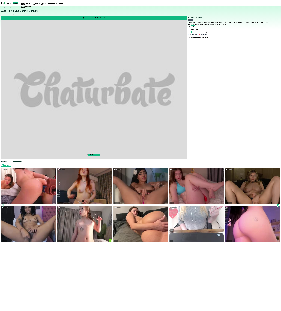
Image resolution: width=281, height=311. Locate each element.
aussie (193, 32)
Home (2, 7)
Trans (60, 3)
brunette (199, 32)
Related (7, 165)
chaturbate (7, 7)
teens (193, 26)
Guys (42, 3)
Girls (35, 3)
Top (28, 3)
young (205, 32)
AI (23, 3)
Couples (51, 3)
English (197, 29)
